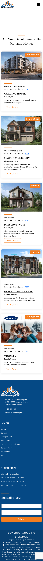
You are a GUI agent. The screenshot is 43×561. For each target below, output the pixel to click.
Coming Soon (32, 54)
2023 (27, 153)
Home (3, 429)
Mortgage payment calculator (13, 485)
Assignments (6, 437)
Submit (21, 519)
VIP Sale (35, 186)
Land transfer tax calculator (12, 481)
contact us (5, 451)
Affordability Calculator (10, 474)
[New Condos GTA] (7, 4)
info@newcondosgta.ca (15, 413)
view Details (12, 107)
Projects (4, 433)
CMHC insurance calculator (12, 478)
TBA (26, 89)
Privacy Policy (6, 448)
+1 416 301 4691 (10, 409)
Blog (3, 455)
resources (5, 440)
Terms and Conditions (10, 444)
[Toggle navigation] (38, 4)
